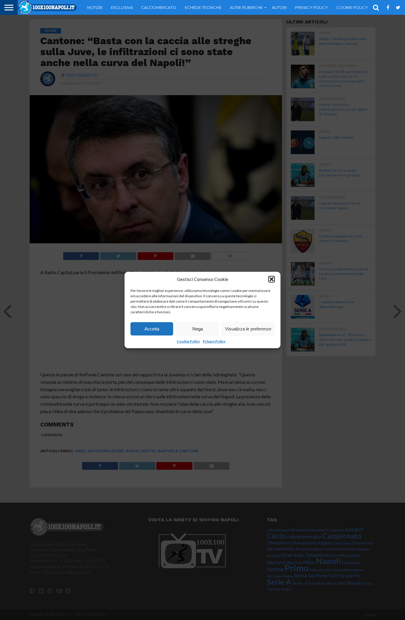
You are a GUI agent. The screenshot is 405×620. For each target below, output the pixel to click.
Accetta (151, 328)
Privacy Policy (214, 341)
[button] (272, 279)
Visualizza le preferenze (248, 328)
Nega (197, 328)
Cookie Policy (188, 341)
